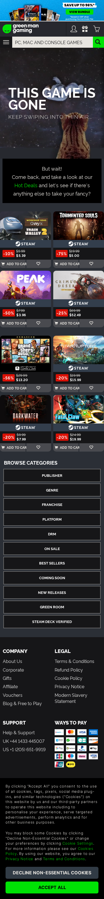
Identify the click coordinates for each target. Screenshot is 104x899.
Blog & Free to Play (22, 703)
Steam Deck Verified (52, 621)
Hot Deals (25, 184)
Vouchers (12, 695)
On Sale (52, 548)
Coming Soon (52, 577)
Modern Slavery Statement (71, 698)
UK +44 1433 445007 (23, 741)
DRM (52, 533)
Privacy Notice (69, 686)
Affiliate (10, 686)
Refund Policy (69, 670)
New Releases (52, 592)
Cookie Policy (68, 678)
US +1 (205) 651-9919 (24, 749)
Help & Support (19, 732)
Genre (52, 490)
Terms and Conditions (64, 859)
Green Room (52, 606)
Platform (52, 519)
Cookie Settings (77, 843)
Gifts (7, 678)
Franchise (52, 504)
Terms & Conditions (74, 661)
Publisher (52, 475)
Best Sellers (52, 563)
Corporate (13, 670)
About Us (12, 661)
